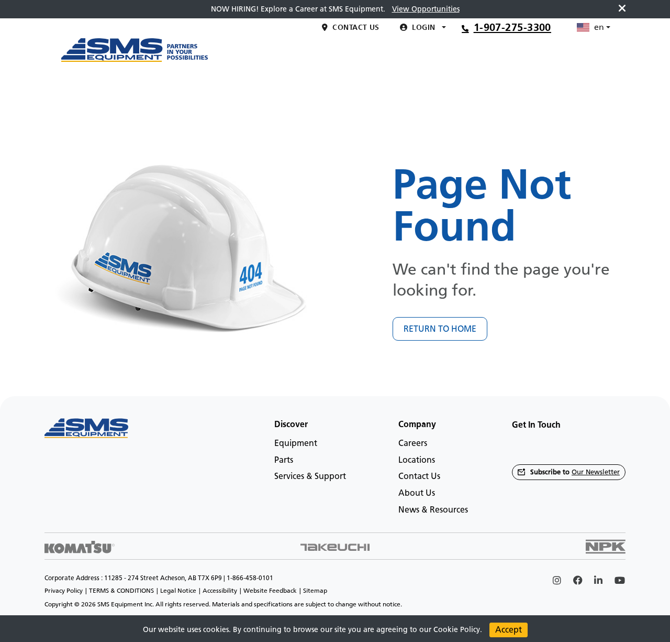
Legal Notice (178, 590)
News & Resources (433, 510)
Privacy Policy (63, 590)
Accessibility (220, 590)
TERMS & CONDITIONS (121, 590)
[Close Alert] (622, 9)
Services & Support (310, 476)
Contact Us (419, 476)
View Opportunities (426, 9)
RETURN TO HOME (440, 329)
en (599, 90)
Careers (412, 443)
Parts (283, 460)
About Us (416, 493)
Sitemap (315, 590)
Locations (416, 460)
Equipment (295, 443)
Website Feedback (270, 590)
